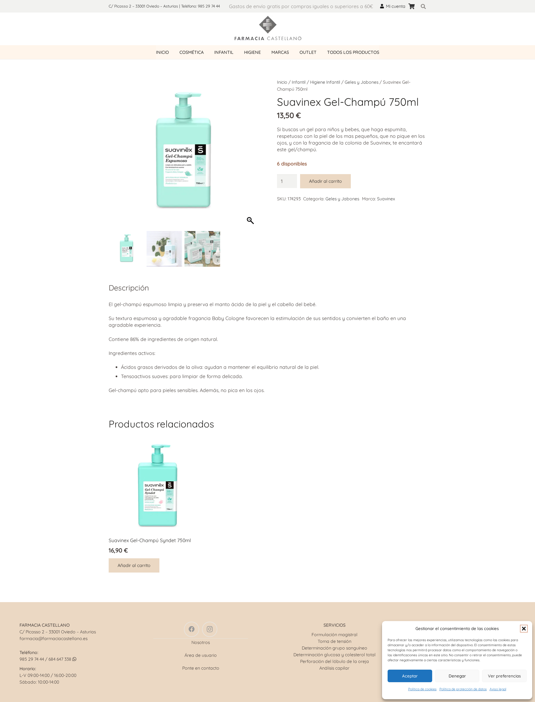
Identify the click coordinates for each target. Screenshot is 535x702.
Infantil (299, 82)
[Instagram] (209, 629)
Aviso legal (498, 689)
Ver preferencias (504, 676)
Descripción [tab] (129, 287)
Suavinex (386, 198)
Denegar (457, 676)
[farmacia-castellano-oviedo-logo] (267, 29)
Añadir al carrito (325, 181)
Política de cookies (422, 689)
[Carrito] (411, 6)
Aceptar (410, 676)
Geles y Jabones (361, 82)
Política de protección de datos (463, 689)
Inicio (282, 82)
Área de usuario (200, 655)
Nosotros (200, 642)
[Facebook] (191, 629)
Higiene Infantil (325, 82)
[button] (524, 628)
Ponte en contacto (200, 668)
